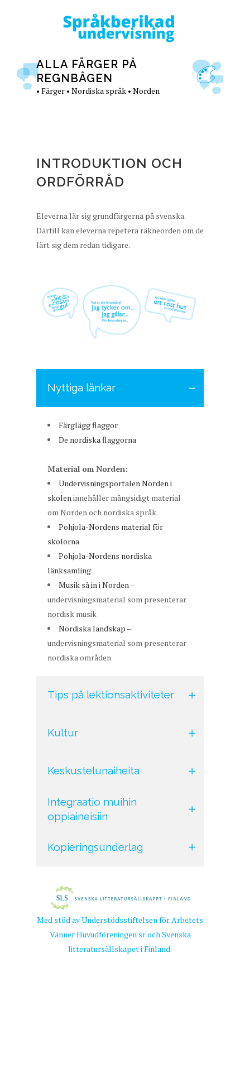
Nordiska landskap (92, 628)
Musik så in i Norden (94, 585)
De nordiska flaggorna (97, 439)
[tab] (120, 388)
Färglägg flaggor (88, 425)
